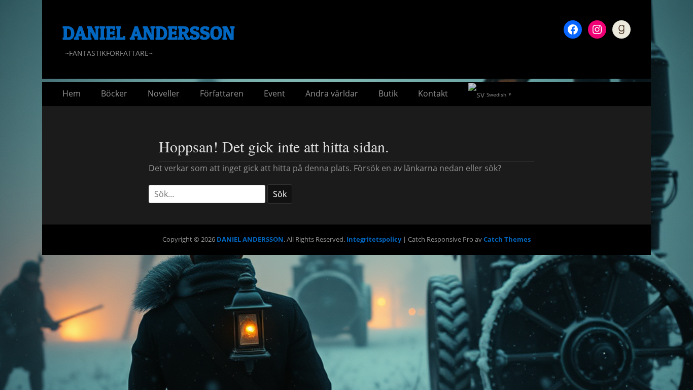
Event (274, 93)
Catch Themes (507, 239)
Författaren (222, 93)
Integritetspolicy (373, 239)
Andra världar (331, 93)
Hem (71, 93)
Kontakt (433, 93)
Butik (388, 93)
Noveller (164, 93)
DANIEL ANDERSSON (148, 32)
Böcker (114, 93)
